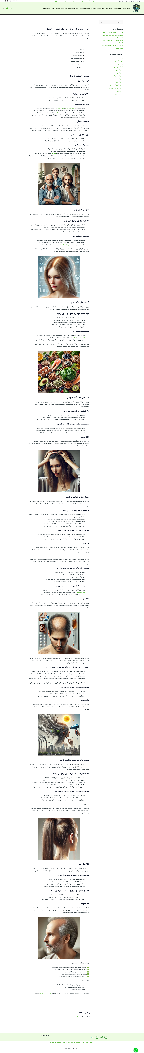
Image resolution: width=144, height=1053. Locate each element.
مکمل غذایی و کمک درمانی (116, 85)
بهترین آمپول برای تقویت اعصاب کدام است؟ (112, 46)
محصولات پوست (119, 73)
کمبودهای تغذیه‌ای (77, 55)
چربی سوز (120, 64)
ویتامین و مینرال (119, 94)
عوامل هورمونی (78, 53)
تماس (83, 1)
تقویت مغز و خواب (118, 61)
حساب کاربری (58, 1)
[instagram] (106, 1037)
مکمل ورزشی (120, 91)
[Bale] (92, 1037)
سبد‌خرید (51, 1)
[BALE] (3, 1)
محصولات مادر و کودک (117, 76)
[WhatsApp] (5, 1)
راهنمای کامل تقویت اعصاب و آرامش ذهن (113, 33)
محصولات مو (120, 79)
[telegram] (10, 1)
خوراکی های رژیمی (118, 67)
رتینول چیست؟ (119, 48)
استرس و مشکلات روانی (76, 58)
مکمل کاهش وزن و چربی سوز (116, 88)
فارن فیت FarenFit (91, 1)
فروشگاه (73, 1)
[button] (122, 8)
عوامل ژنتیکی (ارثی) (77, 50)
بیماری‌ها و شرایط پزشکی (76, 61)
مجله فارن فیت (66, 1)
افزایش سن (79, 67)
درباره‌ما (78, 1)
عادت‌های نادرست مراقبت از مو (75, 64)
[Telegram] (101, 1037)
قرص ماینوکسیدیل (80, 592)
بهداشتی (121, 58)
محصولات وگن (119, 82)
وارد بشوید (76, 1017)
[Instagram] (7, 1)
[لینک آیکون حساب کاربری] (3, 8)
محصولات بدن (119, 70)
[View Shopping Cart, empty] (7, 8)
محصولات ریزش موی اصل (45, 994)
